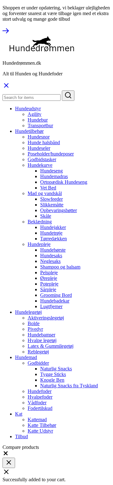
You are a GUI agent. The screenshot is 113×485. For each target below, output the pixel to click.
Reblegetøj (38, 351)
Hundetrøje (51, 233)
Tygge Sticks (53, 374)
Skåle (45, 216)
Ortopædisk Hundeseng (63, 182)
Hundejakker (53, 227)
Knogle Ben (52, 380)
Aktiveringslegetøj (46, 317)
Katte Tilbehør (42, 425)
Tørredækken (53, 238)
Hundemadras (54, 176)
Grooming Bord (56, 295)
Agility (34, 114)
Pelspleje (49, 272)
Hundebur (38, 120)
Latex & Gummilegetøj (50, 346)
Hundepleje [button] (39, 244)
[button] (6, 454)
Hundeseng (51, 170)
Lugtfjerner (51, 306)
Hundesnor (39, 136)
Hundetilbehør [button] (29, 131)
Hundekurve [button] (40, 165)
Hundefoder (39, 391)
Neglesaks (50, 261)
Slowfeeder (51, 199)
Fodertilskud (40, 408)
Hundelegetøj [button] (28, 312)
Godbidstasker (42, 159)
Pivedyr (35, 329)
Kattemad (37, 419)
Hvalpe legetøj (42, 340)
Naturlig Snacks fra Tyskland (69, 385)
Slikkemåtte (51, 204)
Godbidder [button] (38, 363)
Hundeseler (39, 148)
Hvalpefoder (40, 397)
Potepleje (49, 283)
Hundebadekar (54, 300)
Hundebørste (53, 250)
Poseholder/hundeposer (51, 153)
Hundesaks (51, 255)
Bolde (34, 323)
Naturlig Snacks (56, 368)
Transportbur (40, 125)
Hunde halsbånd (44, 142)
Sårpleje (48, 289)
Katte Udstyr (40, 430)
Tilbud (21, 436)
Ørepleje (48, 278)
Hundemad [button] (26, 357)
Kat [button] (18, 414)
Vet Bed (48, 187)
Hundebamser (41, 334)
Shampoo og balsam (60, 267)
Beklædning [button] (40, 221)
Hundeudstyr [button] (28, 108)
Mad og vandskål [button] (45, 193)
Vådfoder (37, 402)
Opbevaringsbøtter (58, 210)
